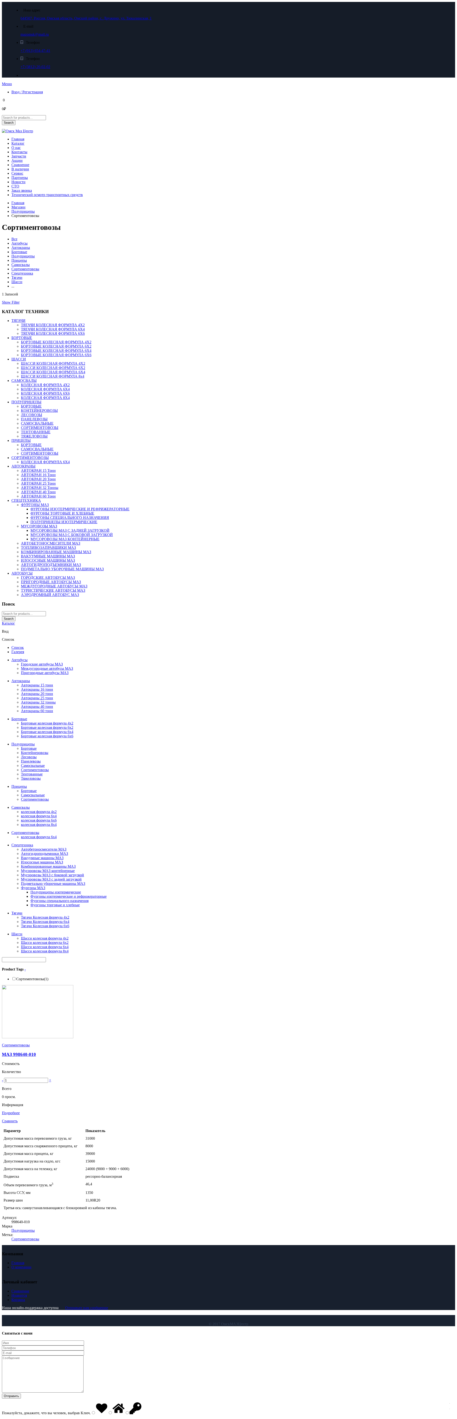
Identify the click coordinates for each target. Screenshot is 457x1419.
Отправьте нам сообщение (86, 1308)
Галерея (17, 652)
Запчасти (18, 156)
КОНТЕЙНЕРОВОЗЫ (39, 411)
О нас (16, 148)
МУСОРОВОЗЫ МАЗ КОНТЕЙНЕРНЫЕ (64, 539)
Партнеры (19, 178)
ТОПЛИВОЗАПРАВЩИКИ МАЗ (48, 548)
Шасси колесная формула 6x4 (45, 947)
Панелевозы (31, 761)
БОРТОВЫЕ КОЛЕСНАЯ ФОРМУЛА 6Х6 (56, 355)
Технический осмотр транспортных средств (47, 195)
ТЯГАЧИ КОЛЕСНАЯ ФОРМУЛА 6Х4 (53, 329)
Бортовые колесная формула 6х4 (47, 732)
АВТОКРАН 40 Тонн (38, 492)
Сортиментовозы (25, 269)
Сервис (17, 173)
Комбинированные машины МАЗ (48, 866)
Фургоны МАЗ (33, 888)
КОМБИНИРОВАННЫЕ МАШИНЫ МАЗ (56, 552)
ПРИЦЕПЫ (21, 441)
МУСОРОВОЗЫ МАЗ (39, 526)
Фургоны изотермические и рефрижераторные (68, 896)
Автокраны (20, 248)
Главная (17, 139)
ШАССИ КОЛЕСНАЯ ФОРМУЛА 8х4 (52, 376)
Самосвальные (33, 766)
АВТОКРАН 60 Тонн (38, 496)
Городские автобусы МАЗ (42, 664)
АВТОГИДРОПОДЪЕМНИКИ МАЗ (51, 565)
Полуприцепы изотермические (55, 892)
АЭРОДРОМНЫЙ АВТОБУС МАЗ (50, 595)
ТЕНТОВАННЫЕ (35, 432)
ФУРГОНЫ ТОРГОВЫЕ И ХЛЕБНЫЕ (62, 513)
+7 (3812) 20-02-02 (35, 67)
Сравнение (20, 165)
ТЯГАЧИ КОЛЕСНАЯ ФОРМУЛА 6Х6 (53, 333)
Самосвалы (20, 265)
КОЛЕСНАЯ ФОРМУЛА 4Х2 (45, 385)
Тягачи (16, 278)
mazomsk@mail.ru (34, 34)
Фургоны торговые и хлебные (55, 905)
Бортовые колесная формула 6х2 (47, 727)
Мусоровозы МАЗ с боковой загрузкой (52, 875)
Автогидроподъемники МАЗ (44, 854)
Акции (17, 160)
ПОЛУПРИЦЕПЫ (26, 402)
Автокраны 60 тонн (37, 711)
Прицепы (19, 260)
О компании (21, 1267)
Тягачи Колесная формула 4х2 (45, 917)
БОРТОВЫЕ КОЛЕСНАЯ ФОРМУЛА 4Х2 (56, 342)
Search (9, 122)
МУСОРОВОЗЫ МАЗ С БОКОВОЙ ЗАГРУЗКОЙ (71, 535)
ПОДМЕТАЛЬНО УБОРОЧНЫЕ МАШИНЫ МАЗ (62, 569)
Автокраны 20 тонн (37, 694)
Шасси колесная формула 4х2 (45, 938)
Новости (18, 182)
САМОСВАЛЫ (24, 381)
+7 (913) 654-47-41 (35, 51)
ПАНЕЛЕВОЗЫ (34, 419)
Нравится (19, 1295)
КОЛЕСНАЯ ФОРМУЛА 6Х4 (45, 389)
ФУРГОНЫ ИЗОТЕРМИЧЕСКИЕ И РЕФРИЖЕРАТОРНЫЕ (79, 509)
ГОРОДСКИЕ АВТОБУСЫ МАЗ (48, 578)
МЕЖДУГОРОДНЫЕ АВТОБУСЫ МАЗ (54, 586)
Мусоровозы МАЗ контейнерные (48, 871)
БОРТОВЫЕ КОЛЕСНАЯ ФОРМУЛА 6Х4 (56, 351)
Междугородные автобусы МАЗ (47, 668)
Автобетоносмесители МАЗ (43, 849)
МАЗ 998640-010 (19, 1054)
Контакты (19, 152)
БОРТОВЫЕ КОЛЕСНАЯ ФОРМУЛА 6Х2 (56, 346)
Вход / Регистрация (27, 92)
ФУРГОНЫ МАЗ (35, 505)
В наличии (20, 169)
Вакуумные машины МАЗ (42, 858)
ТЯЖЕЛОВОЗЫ (34, 436)
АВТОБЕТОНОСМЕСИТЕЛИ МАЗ (50, 543)
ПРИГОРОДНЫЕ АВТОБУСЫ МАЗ (51, 582)
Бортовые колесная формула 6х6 (47, 736)
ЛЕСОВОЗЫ (31, 415)
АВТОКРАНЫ (23, 466)
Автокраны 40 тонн (37, 707)
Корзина (18, 1300)
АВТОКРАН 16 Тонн (38, 475)
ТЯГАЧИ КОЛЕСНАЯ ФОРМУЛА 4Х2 (53, 325)
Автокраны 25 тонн (37, 698)
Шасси (16, 282)
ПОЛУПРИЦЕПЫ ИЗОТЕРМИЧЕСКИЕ (63, 522)
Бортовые (19, 252)
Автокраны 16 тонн (37, 689)
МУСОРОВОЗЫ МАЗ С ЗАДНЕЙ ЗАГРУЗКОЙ (69, 530)
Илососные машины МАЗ (42, 862)
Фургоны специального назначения (59, 901)
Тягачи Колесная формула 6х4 (45, 922)
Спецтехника (22, 273)
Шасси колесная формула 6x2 (45, 943)
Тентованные (32, 774)
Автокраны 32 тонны (38, 702)
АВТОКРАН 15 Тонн (38, 470)
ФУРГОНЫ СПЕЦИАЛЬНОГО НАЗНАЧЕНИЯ (69, 518)
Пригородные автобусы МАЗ (45, 673)
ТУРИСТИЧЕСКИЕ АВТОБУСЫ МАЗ (53, 590)
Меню (7, 84)
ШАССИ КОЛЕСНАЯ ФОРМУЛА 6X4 (53, 372)
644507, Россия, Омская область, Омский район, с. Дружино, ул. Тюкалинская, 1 (86, 18)
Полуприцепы (23, 211)
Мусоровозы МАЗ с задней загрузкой (51, 879)
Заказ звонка (21, 190)
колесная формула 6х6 (39, 820)
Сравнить (10, 1121)
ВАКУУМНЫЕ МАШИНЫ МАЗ (48, 556)
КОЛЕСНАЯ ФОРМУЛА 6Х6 (45, 393)
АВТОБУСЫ (22, 573)
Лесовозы (29, 757)
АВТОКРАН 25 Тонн (38, 483)
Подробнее (11, 1113)
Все (14, 239)
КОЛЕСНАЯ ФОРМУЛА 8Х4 (45, 398)
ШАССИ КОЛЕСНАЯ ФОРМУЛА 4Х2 (53, 363)
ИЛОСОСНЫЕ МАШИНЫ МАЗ (48, 560)
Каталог (18, 143)
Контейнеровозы (34, 753)
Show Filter (11, 302)
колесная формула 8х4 (39, 825)
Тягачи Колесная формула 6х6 (45, 926)
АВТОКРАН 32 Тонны (39, 488)
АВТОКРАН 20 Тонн (38, 479)
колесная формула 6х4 (39, 816)
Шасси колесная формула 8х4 (45, 951)
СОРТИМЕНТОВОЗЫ (39, 428)
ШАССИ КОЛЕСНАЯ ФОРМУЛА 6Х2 (53, 368)
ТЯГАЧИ (18, 321)
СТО (15, 186)
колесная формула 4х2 (39, 812)
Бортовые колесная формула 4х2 (47, 723)
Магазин (18, 207)
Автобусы (19, 243)
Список (17, 647)
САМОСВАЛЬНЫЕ (37, 423)
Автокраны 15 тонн (37, 685)
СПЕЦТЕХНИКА (26, 500)
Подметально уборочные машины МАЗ (53, 884)
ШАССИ (18, 359)
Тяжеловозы (31, 778)
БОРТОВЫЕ (21, 338)
